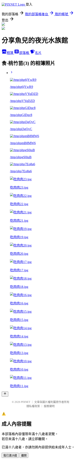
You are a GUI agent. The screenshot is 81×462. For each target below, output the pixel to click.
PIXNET (25, 401)
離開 (24, 455)
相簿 (10, 53)
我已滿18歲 (10, 455)
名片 (38, 53)
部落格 (24, 53)
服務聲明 (49, 406)
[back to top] (5, 394)
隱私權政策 (33, 406)
